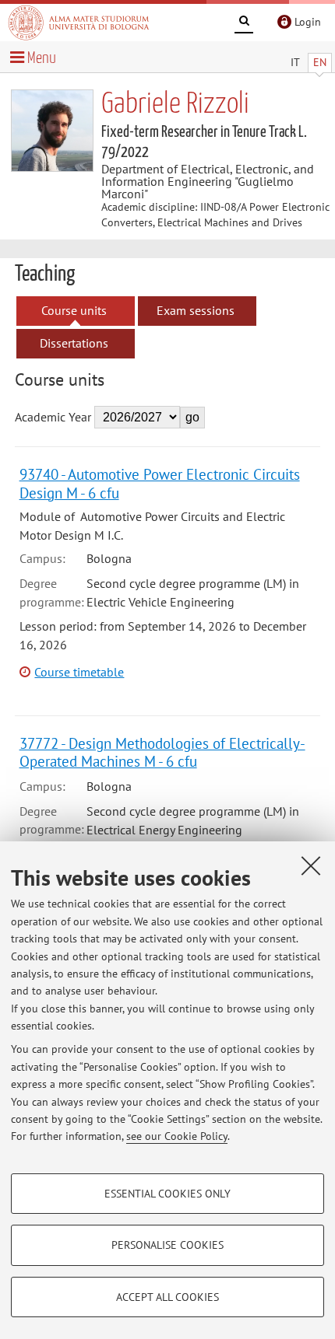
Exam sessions (196, 310)
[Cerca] (244, 23)
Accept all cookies (167, 1297)
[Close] (310, 865)
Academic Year (53, 417)
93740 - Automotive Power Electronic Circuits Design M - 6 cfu (159, 483)
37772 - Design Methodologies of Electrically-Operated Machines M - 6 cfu (162, 752)
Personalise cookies (167, 1245)
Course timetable (79, 672)
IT (295, 62)
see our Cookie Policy (176, 1136)
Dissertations (74, 343)
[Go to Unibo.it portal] (79, 22)
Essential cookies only (167, 1194)
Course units (74, 310)
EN (319, 62)
